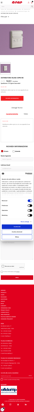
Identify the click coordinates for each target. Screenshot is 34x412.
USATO (2, 294)
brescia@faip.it (8, 353)
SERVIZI (3, 301)
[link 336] (3, 405)
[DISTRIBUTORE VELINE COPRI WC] (5, 68)
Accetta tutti (17, 226)
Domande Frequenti (7, 319)
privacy (18, 271)
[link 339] (26, 405)
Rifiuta (17, 237)
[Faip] (17, 2)
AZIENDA (3, 290)
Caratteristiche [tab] (12, 114)
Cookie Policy (5, 312)
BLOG (2, 303)
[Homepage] (3, 9)
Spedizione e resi (6, 308)
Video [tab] (26, 114)
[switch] (30, 205)
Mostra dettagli (25, 221)
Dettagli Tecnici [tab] (17, 108)
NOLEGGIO (4, 297)
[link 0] (25, 174)
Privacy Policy (5, 310)
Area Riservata (5, 314)
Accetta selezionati (17, 232)
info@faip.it (7, 336)
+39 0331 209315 (7, 365)
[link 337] (10, 405)
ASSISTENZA (4, 299)
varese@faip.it (8, 368)
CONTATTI (3, 305)
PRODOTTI (3, 292)
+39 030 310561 (7, 348)
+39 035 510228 (7, 331)
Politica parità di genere (8, 316)
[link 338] (18, 405)
